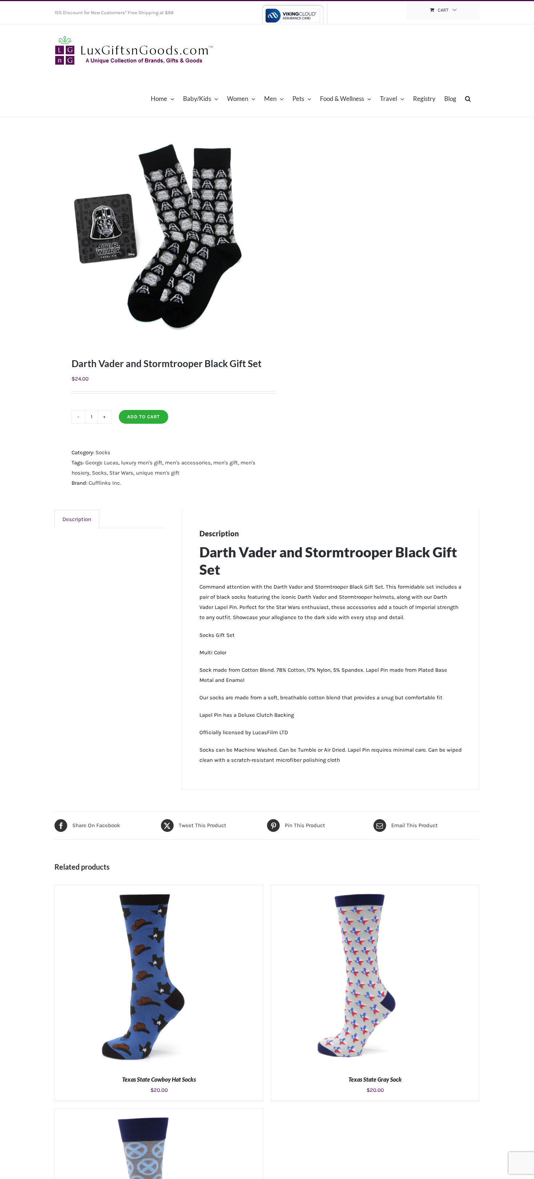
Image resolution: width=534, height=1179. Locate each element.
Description (76, 519)
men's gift (225, 462)
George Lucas (101, 462)
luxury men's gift (141, 462)
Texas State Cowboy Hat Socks (159, 1079)
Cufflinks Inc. (105, 483)
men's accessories (188, 462)
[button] (468, 98)
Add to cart (143, 416)
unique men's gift (157, 472)
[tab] (76, 519)
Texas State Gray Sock (375, 1079)
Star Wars (121, 472)
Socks (103, 452)
